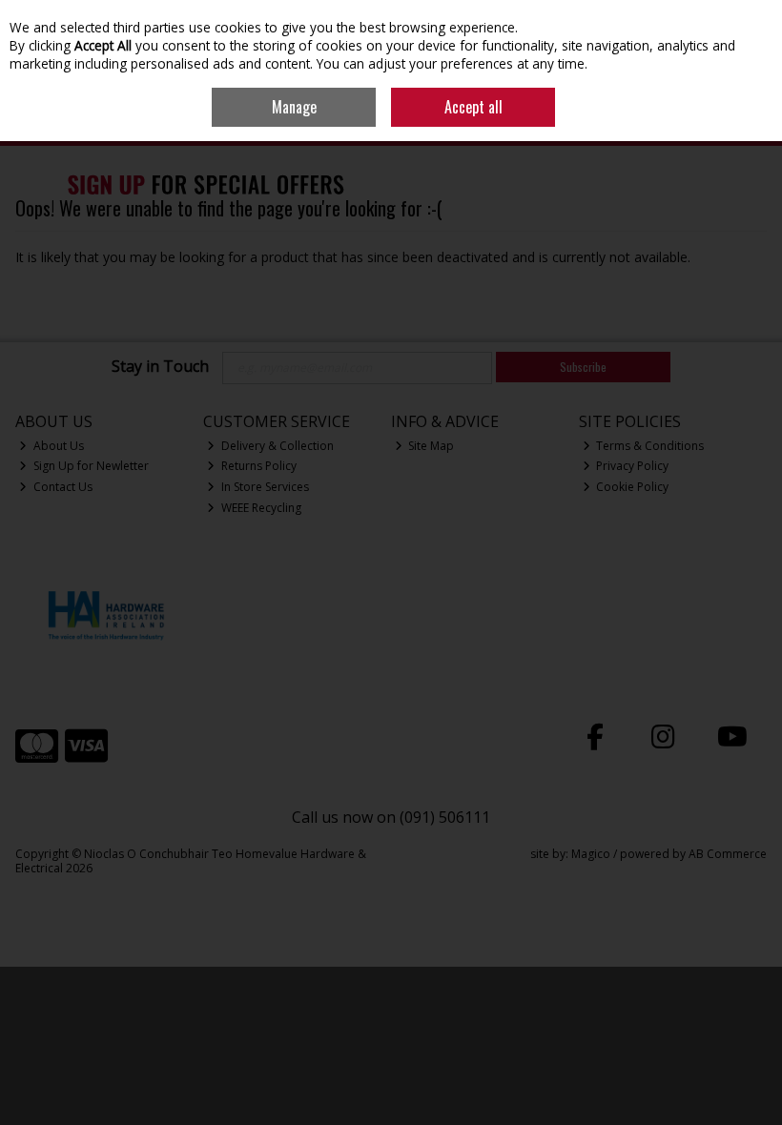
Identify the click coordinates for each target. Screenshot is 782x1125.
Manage (294, 106)
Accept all (473, 106)
